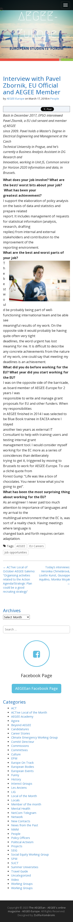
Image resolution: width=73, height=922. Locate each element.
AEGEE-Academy (22, 716)
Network (17, 817)
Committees (19, 750)
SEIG (14, 850)
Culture (16, 754)
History (16, 779)
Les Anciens (19, 788)
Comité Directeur (22, 742)
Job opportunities (15, 552)
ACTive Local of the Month (29, 712)
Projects (16, 846)
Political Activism (22, 842)
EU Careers (36, 546)
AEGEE (20, 546)
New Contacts (20, 821)
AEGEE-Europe (15, 98)
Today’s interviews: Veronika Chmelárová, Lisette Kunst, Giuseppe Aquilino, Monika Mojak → (54, 575)
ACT (14, 708)
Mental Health (20, 808)
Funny (15, 775)
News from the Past (24, 825)
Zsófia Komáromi (44, 915)
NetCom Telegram (23, 813)
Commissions (20, 746)
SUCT (15, 863)
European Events (22, 771)
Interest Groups (21, 783)
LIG (13, 792)
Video (15, 880)
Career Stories (20, 733)
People (54, 98)
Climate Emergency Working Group (34, 737)
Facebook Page (36, 675)
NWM (15, 829)
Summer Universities (24, 867)
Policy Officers (20, 838)
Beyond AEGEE (21, 725)
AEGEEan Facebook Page (36, 688)
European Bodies (22, 767)
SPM (14, 859)
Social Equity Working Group (30, 854)
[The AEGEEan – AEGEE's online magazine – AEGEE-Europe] (36, 24)
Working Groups (22, 884)
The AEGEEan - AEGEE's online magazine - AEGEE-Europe (37, 909)
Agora (15, 721)
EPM (14, 758)
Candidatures (20, 729)
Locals (15, 800)
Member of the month (26, 804)
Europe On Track (22, 763)
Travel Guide (19, 871)
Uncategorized (21, 875)
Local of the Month (24, 796)
